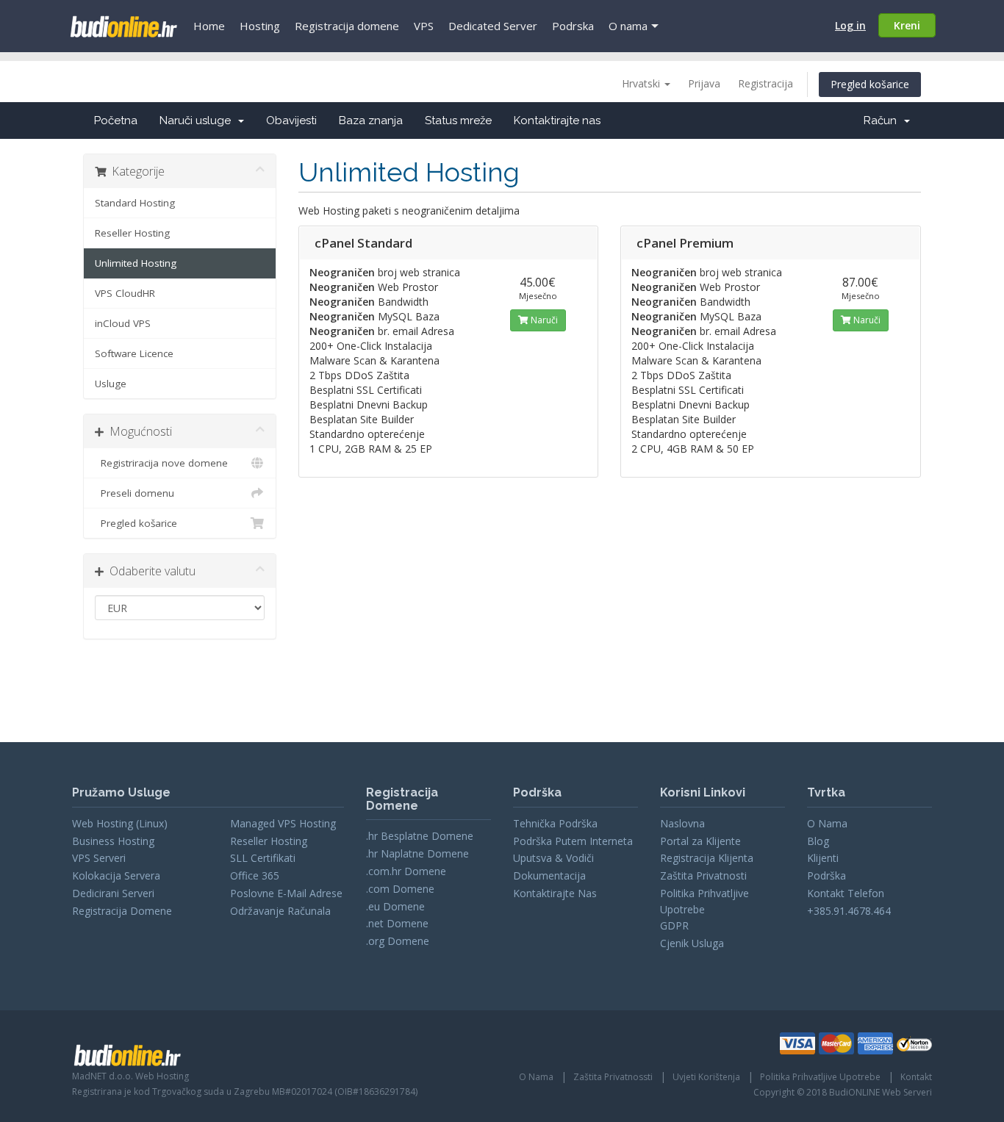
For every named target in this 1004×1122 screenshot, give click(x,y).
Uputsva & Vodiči (553, 858)
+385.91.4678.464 (849, 911)
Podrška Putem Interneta (573, 841)
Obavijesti (291, 120)
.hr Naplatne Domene (417, 853)
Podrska (573, 25)
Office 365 (254, 875)
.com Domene (400, 889)
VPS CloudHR (125, 293)
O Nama (827, 823)
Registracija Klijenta (706, 858)
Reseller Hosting (132, 233)
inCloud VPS (123, 323)
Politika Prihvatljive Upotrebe (820, 1077)
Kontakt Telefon (845, 893)
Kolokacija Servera (116, 875)
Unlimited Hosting (135, 263)
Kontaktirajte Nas (555, 893)
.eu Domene (395, 906)
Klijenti (823, 858)
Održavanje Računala (280, 911)
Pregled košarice (870, 84)
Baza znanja (371, 120)
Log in (850, 25)
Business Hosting (113, 841)
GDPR (674, 925)
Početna (115, 120)
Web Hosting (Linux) (120, 823)
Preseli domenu (134, 493)
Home (209, 25)
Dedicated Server (492, 25)
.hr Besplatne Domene (419, 836)
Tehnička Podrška (555, 823)
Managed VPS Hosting (283, 823)
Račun (883, 120)
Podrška (826, 875)
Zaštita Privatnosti (703, 875)
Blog (818, 841)
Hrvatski (642, 83)
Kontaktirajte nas (557, 120)
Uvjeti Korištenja (706, 1077)
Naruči (543, 320)
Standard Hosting (135, 202)
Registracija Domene (122, 911)
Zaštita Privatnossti (613, 1077)
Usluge (110, 383)
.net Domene (397, 923)
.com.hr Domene (406, 871)
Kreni (907, 25)
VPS (424, 25)
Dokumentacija (549, 875)
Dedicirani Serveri (113, 893)
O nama (628, 25)
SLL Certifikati (262, 858)
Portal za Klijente (700, 841)
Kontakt (916, 1077)
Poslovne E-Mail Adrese (286, 893)
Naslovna (682, 823)
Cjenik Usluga (692, 943)
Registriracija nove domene (161, 463)
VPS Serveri (99, 858)
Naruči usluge (198, 120)
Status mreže (458, 120)
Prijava (704, 83)
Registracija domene (347, 25)
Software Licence (134, 353)
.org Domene (397, 941)
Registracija (765, 83)
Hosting (260, 25)
